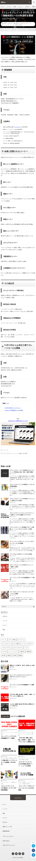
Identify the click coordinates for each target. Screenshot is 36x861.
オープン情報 (12, 639)
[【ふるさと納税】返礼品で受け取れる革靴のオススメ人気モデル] (5, 707)
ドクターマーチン (6, 647)
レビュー (20, 6)
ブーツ (26, 647)
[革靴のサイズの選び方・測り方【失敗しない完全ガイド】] (5, 668)
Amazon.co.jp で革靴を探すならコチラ (18, 420)
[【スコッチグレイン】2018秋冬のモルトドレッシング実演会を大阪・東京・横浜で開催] (5, 473)
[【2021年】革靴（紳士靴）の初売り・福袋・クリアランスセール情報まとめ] (5, 697)
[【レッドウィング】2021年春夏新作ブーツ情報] (5, 581)
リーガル (4, 651)
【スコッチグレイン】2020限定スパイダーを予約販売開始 (8, 788)
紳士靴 (20, 24)
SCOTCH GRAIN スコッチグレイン (13, 407)
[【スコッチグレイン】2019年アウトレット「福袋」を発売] (5, 568)
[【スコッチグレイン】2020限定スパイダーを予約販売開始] (5, 487)
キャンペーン (21, 639)
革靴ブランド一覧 (7, 826)
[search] (34, 606)
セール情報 (15, 24)
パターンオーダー (17, 647)
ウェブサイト (18, 127)
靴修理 (20, 655)
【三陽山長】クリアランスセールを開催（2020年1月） (9, 762)
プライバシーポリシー (8, 836)
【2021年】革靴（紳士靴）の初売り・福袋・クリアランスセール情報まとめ (26, 739)
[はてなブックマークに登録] (33, 855)
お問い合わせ (6, 840)
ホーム (2, 6)
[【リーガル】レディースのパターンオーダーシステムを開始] (5, 595)
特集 (15, 6)
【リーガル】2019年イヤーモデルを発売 (21, 554)
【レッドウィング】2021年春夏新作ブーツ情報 (22, 684)
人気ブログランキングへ (9, 845)
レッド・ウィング (13, 651)
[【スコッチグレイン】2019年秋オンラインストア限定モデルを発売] (5, 502)
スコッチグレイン (7, 24)
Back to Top (18, 798)
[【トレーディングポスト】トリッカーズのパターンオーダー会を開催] (5, 544)
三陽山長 (22, 651)
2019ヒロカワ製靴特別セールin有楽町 (14, 410)
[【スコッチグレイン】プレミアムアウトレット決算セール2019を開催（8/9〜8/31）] (5, 516)
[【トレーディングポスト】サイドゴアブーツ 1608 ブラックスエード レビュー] (5, 678)
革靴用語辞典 (6, 831)
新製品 (9, 655)
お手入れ (27, 6)
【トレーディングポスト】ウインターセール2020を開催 (26, 788)
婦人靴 (3, 655)
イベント (4, 639)
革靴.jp (21, 857)
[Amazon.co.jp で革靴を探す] (18, 444)
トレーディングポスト (26, 643)
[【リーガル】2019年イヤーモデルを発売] (5, 557)
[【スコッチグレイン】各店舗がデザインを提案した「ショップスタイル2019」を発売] (5, 530)
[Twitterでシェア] (33, 846)
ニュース (9, 6)
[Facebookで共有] (33, 850)
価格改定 (29, 651)
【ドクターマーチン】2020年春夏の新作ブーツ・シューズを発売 (25, 764)
